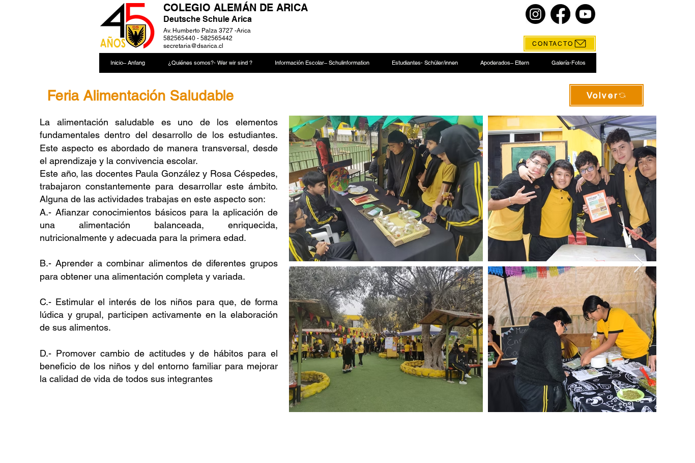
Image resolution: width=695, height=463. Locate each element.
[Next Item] (639, 264)
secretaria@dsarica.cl (193, 45)
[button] (209, 63)
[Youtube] (585, 14)
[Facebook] (560, 14)
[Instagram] (535, 14)
